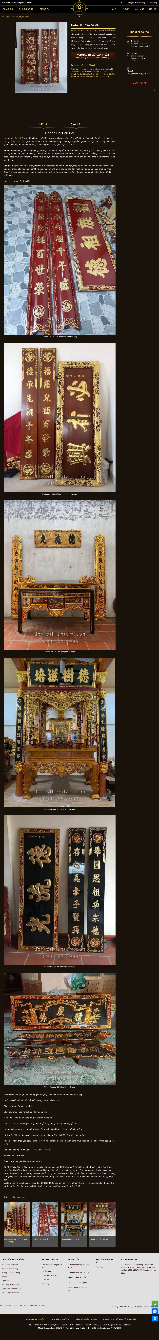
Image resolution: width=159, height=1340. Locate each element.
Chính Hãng (46, 1279)
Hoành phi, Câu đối (21, 17)
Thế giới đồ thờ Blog (10, 1268)
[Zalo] (155, 1311)
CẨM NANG (139, 9)
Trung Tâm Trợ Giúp (10, 1265)
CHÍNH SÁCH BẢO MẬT (34, 1319)
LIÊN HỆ (152, 9)
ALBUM (126, 9)
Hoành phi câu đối (12, 138)
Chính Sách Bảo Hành (10, 1293)
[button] (18, 113)
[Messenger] (155, 1318)
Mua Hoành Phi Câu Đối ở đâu (97, 76)
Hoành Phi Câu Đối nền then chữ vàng (99, 71)
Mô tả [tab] (43, 124)
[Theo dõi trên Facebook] (96, 1267)
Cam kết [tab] (76, 124)
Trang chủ (6, 17)
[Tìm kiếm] (122, 2)
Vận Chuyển (7, 1281)
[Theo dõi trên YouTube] (102, 1267)
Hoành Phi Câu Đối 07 (42, 1239)
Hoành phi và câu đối (103, 74)
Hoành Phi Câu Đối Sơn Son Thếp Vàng (15, 1240)
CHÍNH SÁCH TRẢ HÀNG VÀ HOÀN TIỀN (119, 1319)
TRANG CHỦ (8, 9)
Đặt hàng (45, 1283)
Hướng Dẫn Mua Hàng (11, 1272)
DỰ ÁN (114, 9)
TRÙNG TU (44, 9)
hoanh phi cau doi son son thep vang (89, 69)
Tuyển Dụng (46, 1271)
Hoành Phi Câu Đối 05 (99, 1239)
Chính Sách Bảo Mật (50, 1275)
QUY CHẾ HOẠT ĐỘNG (59, 1319)
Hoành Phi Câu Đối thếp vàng (82, 74)
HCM (137, 1306)
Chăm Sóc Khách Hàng (11, 1289)
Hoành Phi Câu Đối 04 (70, 1239)
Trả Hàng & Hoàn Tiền (11, 1285)
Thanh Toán (6, 1277)
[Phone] (155, 1303)
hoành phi (45, 153)
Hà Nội (130, 1306)
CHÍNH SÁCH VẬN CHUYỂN (86, 1319)
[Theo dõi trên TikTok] (99, 1267)
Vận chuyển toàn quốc (149, 1306)
